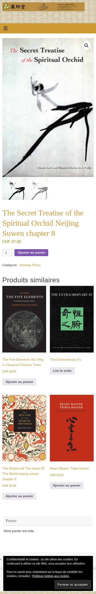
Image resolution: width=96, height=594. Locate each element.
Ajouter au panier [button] (19, 382)
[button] (86, 45)
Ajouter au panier (31, 252)
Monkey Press (30, 265)
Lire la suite (62, 370)
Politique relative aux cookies (50, 576)
